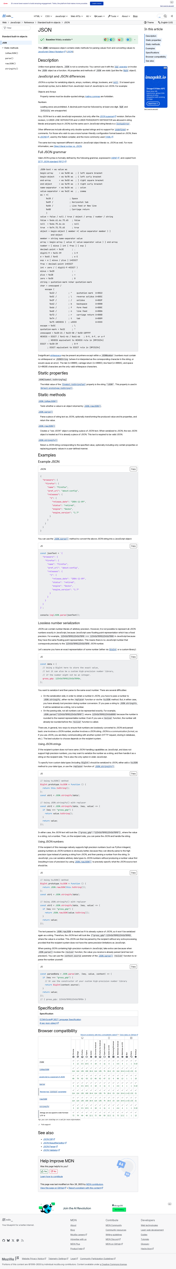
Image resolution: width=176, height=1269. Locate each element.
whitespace (55, 355)
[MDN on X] (13, 1240)
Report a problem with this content (85, 1188)
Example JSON (49, 461)
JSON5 (43, 137)
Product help (76, 1248)
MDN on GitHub (113, 1244)
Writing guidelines (114, 1234)
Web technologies (149, 1225)
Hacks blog (146, 1248)
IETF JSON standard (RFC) (51, 161)
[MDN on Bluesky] (8, 1240)
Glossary (145, 1244)
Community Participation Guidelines (96, 1258)
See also (150, 61)
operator (121, 66)
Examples (150, 48)
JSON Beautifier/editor (53, 1143)
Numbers (42, 102)
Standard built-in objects (14, 36)
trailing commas (92, 96)
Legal (73, 1258)
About (73, 1225)
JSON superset (107, 116)
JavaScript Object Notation (50, 51)
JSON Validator (50, 1150)
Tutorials (145, 1239)
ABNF (114, 158)
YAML (108, 137)
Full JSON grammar (52, 152)
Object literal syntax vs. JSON (68, 146)
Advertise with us (78, 1239)
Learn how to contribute (51, 1176)
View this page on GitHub (52, 1188)
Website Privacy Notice (33, 1258)
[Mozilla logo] (10, 1258)
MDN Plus (75, 1244)
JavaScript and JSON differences (61, 76)
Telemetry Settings (57, 1258)
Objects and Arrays (47, 91)
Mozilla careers (77, 1234)
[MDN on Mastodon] (17, 1240)
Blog (135, 16)
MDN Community (114, 1225)
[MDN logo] (7, 1219)
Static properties (153, 40)
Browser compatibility (156, 56)
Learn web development (152, 1230)
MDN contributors (94, 1184)
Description (151, 36)
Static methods (153, 44)
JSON (70, 51)
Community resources (116, 1230)
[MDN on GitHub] (3, 1240)
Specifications (152, 52)
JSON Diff (48, 1139)
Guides (144, 1234)
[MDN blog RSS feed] (22, 1240)
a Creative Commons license (113, 1264)
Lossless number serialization (59, 623)
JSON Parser (49, 1146)
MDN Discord (112, 1239)
